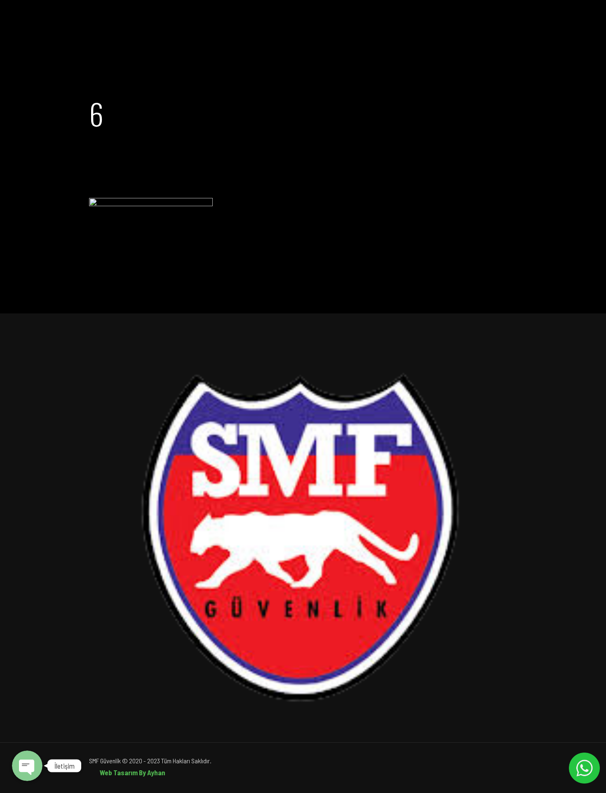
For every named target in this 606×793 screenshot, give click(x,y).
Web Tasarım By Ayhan (132, 772)
